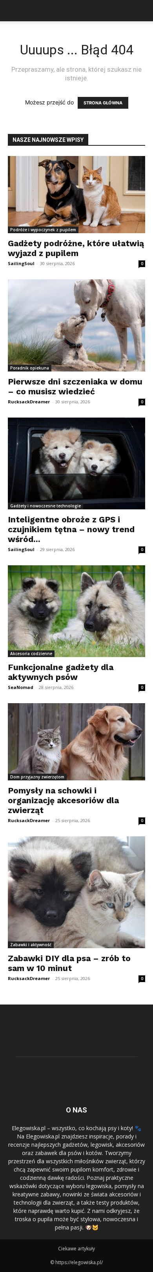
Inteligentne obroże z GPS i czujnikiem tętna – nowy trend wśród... (71, 529)
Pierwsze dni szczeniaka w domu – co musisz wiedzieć (75, 386)
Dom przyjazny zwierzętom (37, 777)
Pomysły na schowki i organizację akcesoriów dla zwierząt (63, 800)
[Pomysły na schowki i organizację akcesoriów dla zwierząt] (76, 741)
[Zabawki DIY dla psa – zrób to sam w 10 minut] (76, 892)
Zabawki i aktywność (30, 944)
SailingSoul (21, 263)
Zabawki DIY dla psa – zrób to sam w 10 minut (69, 963)
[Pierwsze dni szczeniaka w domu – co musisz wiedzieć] (76, 325)
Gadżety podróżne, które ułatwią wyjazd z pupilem (76, 248)
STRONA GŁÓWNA (103, 103)
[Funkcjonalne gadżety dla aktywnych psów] (76, 611)
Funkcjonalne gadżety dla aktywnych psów (60, 672)
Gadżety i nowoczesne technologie (45, 506)
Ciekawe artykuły (76, 1248)
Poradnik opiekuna (29, 368)
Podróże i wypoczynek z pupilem (43, 229)
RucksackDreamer (29, 402)
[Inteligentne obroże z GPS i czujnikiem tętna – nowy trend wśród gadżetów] (76, 463)
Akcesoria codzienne (31, 653)
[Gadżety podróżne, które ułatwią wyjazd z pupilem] (76, 194)
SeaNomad (20, 687)
